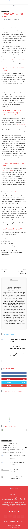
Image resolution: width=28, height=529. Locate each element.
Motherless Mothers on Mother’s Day (21, 272)
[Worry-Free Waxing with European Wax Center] (5, 478)
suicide (11, 252)
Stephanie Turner (6, 447)
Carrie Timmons (8, 19)
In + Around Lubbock (6, 440)
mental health (5, 252)
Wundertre (16, 527)
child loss (12, 250)
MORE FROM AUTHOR (9, 336)
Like (24, 373)
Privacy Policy (20, 521)
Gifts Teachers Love (6, 271)
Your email (4, 398)
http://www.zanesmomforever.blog (14, 290)
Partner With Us (13, 521)
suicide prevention (6, 254)
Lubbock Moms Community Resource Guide (12, 444)
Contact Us (6, 521)
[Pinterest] (14, 516)
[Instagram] (10, 516)
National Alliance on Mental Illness (17, 60)
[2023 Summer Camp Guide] (5, 464)
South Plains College (7, 170)
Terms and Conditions (14, 523)
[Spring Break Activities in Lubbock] (5, 471)
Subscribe (23, 385)
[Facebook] (14, 327)
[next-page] (5, 361)
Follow (23, 376)
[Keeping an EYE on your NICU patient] (5, 341)
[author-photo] (14, 280)
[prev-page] (2, 361)
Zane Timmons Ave (17, 192)
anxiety (7, 250)
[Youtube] (22, 516)
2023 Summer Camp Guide (17, 462)
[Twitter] (18, 516)
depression (18, 250)
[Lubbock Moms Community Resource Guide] (14, 435)
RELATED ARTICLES (8, 334)
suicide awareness (18, 252)
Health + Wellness (5, 11)
